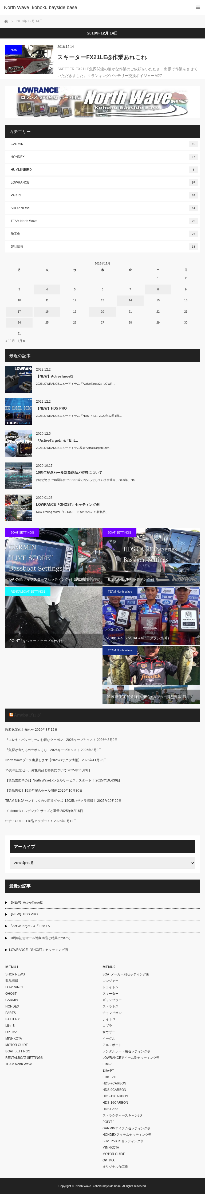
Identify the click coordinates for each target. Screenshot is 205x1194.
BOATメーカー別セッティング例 (125, 974)
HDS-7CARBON (114, 1083)
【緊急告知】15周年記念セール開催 (31, 790)
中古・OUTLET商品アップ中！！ (29, 821)
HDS (14, 49)
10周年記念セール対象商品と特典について (69, 472)
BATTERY (12, 1019)
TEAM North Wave (103, 221)
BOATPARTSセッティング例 (123, 1141)
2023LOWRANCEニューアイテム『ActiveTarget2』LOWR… (75, 383)
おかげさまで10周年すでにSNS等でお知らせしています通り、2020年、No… (86, 479)
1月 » (21, 341)
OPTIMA (11, 1032)
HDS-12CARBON (115, 1096)
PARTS (103, 195)
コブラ (107, 1026)
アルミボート (112, 1045)
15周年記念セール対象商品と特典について (36, 770)
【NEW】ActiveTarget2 (54, 376)
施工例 (103, 234)
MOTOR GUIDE (16, 1045)
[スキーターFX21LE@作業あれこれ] (29, 59)
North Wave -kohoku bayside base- (99, 1186)
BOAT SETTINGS (22, 532)
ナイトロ (108, 1019)
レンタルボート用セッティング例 (126, 1051)
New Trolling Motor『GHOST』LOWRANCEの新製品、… (73, 512)
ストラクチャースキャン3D (122, 1115)
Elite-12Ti (109, 1077)
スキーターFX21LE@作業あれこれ (102, 57)
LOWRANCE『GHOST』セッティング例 (68, 505)
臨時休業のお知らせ (19, 730)
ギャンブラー (112, 1000)
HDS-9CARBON (114, 1090)
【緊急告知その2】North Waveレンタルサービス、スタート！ (50, 780)
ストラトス (110, 1006)
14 (130, 300)
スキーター (110, 993)
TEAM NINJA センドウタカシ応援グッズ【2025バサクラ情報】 (50, 801)
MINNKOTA (13, 1038)
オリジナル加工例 (115, 1167)
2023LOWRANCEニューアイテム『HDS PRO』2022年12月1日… (79, 415)
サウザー (108, 1032)
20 (102, 311)
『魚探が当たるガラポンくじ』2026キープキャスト (42, 750)
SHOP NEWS (103, 208)
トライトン (110, 987)
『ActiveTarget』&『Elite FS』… (32, 926)
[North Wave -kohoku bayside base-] (94, 7)
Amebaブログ (27, 715)
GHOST (11, 993)
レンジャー (110, 981)
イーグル (108, 1038)
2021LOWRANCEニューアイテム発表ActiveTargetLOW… (74, 447)
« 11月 (10, 341)
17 (19, 311)
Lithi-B (10, 1026)
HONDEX (103, 157)
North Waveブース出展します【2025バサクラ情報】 (43, 760)
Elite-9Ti (108, 1070)
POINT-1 (108, 1122)
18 (47, 311)
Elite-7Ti (108, 1064)
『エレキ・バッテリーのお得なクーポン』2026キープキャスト (50, 740)
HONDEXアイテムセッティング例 (127, 1135)
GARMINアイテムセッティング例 (126, 1128)
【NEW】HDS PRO (51, 408)
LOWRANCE (103, 182)
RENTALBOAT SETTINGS (28, 591)
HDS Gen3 (110, 1109)
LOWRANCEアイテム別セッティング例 (131, 1058)
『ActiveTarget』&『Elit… (57, 440)
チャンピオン (112, 1013)
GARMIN (103, 144)
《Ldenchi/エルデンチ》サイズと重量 (32, 811)
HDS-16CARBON (115, 1102)
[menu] (197, 7)
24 (19, 322)
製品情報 (103, 246)
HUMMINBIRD (102, 170)
